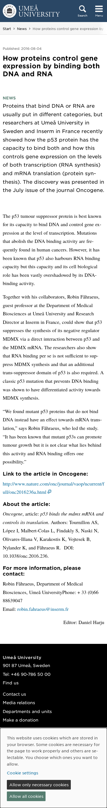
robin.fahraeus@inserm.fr (43, 609)
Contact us (14, 693)
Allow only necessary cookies (39, 784)
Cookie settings (22, 772)
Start (7, 28)
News (22, 28)
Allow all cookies (26, 796)
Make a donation (20, 719)
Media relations (19, 702)
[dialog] (53, 768)
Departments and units (27, 711)
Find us (11, 682)
